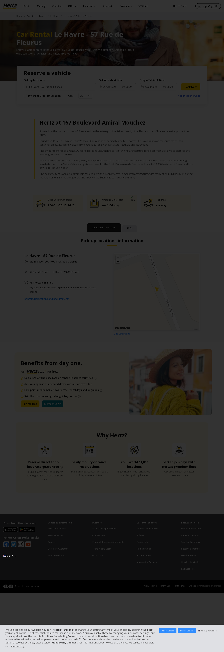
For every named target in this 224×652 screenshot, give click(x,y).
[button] (207, 630)
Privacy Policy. (18, 646)
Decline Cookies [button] (186, 630)
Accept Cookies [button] (168, 630)
